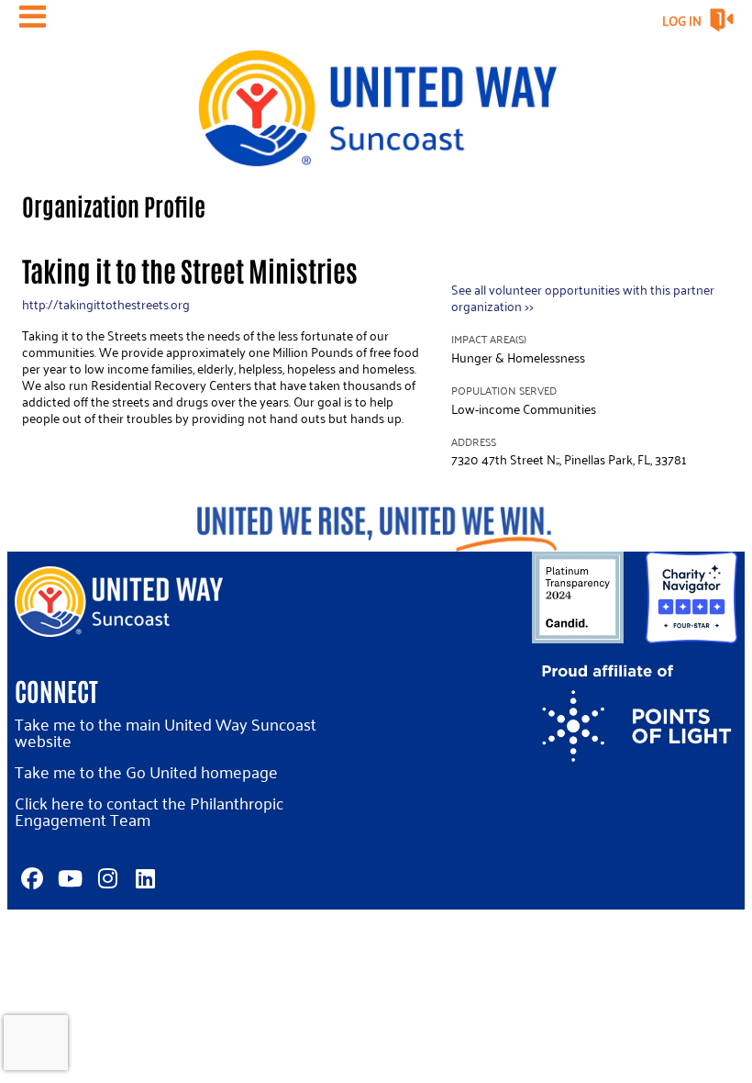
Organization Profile (113, 205)
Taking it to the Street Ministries (190, 269)
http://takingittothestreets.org (106, 304)
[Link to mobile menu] (33, 16)
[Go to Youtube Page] (67, 878)
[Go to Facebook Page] (29, 878)
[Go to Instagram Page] (104, 878)
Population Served (504, 390)
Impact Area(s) (488, 339)
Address (473, 442)
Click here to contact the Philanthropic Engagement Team (149, 810)
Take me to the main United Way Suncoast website (165, 732)
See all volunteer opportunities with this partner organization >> (582, 298)
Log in (682, 20)
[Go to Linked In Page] (142, 878)
